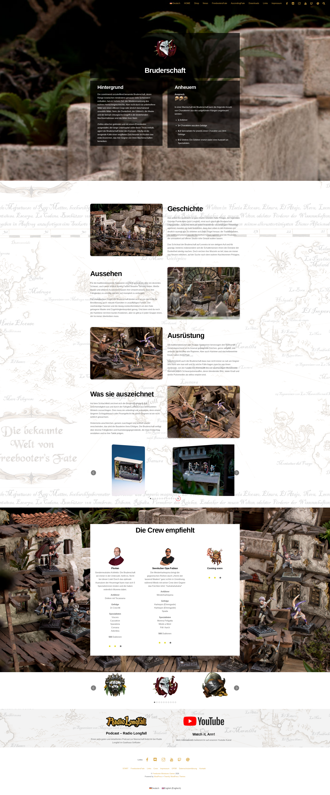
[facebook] (147, 760)
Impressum (277, 3)
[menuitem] (175, 3)
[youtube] (172, 760)
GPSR (174, 768)
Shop (196, 3)
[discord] (155, 760)
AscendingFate (238, 3)
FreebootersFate (219, 3)
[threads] (188, 760)
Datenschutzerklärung (188, 768)
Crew (156, 768)
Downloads (254, 3)
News (205, 3)
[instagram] (163, 760)
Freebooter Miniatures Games (164, 774)
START (125, 768)
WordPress (158, 776)
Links (265, 3)
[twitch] (180, 760)
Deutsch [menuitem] (155, 788)
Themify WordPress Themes (174, 776)
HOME (187, 3)
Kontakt (202, 768)
